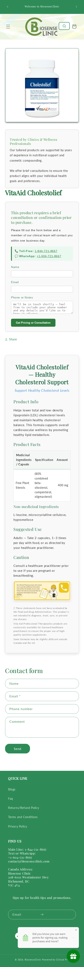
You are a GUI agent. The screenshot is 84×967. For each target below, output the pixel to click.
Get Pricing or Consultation (33, 322)
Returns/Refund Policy (23, 807)
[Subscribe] (42, 914)
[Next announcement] (76, 6)
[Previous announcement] (7, 6)
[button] (8, 26)
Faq (10, 798)
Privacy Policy (17, 826)
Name (15, 267)
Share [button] (13, 339)
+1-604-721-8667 (49, 256)
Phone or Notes (22, 297)
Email (15, 282)
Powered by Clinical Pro (55, 959)
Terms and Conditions (23, 817)
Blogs (11, 789)
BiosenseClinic (33, 959)
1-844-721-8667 (46, 251)
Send (17, 749)
